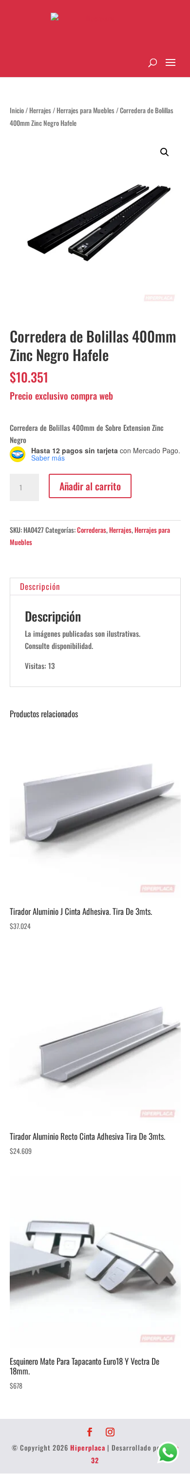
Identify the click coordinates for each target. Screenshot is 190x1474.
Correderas (91, 530)
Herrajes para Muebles (85, 110)
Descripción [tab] (40, 586)
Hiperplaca (87, 1447)
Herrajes (40, 110)
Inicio (17, 110)
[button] (164, 152)
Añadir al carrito (90, 486)
